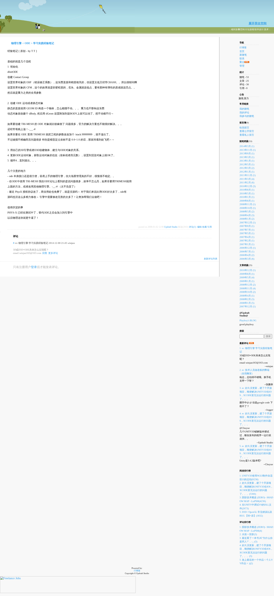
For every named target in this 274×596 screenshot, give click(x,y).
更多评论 (53, 253)
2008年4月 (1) (247, 295)
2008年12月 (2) (248, 284)
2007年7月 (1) (247, 229)
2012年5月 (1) (247, 164)
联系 (242, 58)
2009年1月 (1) (247, 281)
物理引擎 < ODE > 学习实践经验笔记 (32, 43)
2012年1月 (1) (247, 171)
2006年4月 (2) (247, 255)
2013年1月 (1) (247, 160)
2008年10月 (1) (248, 208)
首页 (242, 51)
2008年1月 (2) (247, 218)
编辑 (199, 227)
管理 (242, 65)
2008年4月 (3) (247, 215)
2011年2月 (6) (247, 182)
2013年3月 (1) (247, 157)
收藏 (204, 227)
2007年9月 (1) (247, 226)
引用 (209, 227)
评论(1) (192, 227)
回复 (44, 253)
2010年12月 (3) (248, 186)
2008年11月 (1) (248, 204)
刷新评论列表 (210, 258)
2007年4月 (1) (247, 237)
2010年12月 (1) (248, 270)
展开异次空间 (258, 23)
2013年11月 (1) (248, 150)
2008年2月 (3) (247, 299)
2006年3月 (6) (247, 258)
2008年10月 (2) (248, 292)
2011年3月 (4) (247, 179)
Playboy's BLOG (248, 320)
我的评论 (244, 112)
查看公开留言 (247, 131)
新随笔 (243, 54)
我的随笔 (244, 108)
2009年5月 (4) (247, 277)
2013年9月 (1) (247, 153)
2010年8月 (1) (247, 189)
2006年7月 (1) (247, 251)
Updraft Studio (170, 227)
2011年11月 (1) (248, 175)
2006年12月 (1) (248, 247)
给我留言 (244, 127)
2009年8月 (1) (247, 200)
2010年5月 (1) (247, 193)
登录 (34, 267)
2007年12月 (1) (248, 222)
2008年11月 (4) (248, 288)
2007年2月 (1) (247, 240)
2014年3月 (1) (247, 146)
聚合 (242, 62)
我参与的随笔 (247, 116)
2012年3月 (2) (247, 168)
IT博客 (243, 47)
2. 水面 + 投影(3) (248, 534)
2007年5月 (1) (247, 233)
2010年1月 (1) (247, 197)
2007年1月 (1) (247, 244)
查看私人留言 (247, 134)
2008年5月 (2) (247, 211)
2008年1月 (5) (247, 303)
